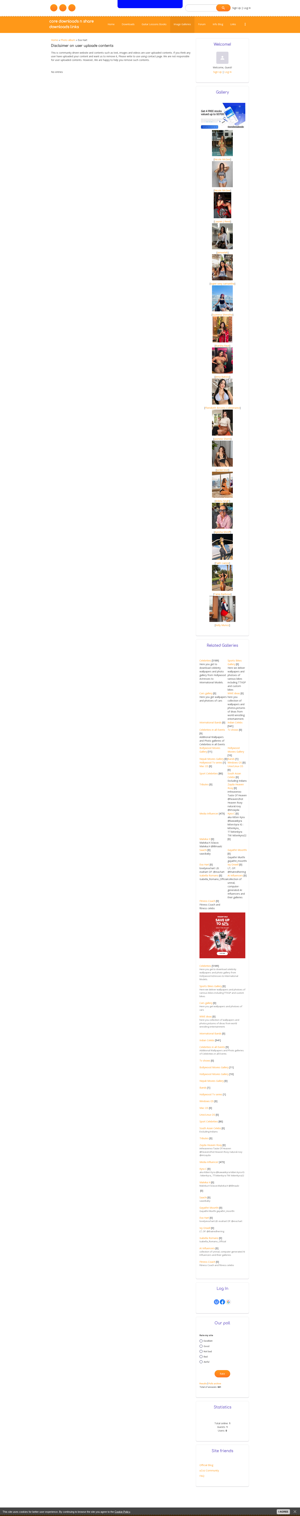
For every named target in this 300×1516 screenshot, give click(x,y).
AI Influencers (235, 875)
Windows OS (235, 762)
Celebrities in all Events (212, 729)
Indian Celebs (235, 722)
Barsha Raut (222, 345)
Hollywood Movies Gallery (214, 1074)
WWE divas (234, 693)
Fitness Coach (207, 901)
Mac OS (203, 766)
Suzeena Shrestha (222, 314)
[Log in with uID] (216, 1302)
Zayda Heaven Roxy (210, 1145)
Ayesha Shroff (222, 532)
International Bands (210, 722)
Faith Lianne (222, 563)
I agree (283, 1511)
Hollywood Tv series (210, 762)
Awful (206, 1361)
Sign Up (236, 8)
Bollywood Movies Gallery (214, 1067)
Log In (247, 8)
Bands (231, 759)
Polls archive (215, 1383)
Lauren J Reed (222, 221)
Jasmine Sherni (222, 438)
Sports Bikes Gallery (210, 986)
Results (203, 1383)
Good (206, 1346)
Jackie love (222, 470)
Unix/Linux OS (235, 766)
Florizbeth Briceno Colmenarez (222, 407)
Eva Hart (204, 864)
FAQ (201, 1475)
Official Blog (206, 1465)
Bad (206, 1356)
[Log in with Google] (228, 1302)
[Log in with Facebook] (222, 1302)
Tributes (204, 784)
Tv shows (233, 729)
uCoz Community (209, 1470)
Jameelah (222, 252)
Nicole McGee (222, 159)
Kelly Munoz (222, 625)
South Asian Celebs (210, 1128)
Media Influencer (208, 813)
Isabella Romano (208, 875)
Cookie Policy (122, 1511)
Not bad (208, 1351)
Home (54, 40)
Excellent (208, 1341)
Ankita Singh (222, 501)
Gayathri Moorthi (237, 850)
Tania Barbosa (222, 594)
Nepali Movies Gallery (211, 759)
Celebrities (205, 660)
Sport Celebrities (208, 773)
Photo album (68, 40)
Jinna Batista (222, 376)
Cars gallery (205, 693)
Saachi (203, 850)
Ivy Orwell (233, 864)
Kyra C (231, 813)
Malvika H (204, 839)
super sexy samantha (222, 283)
